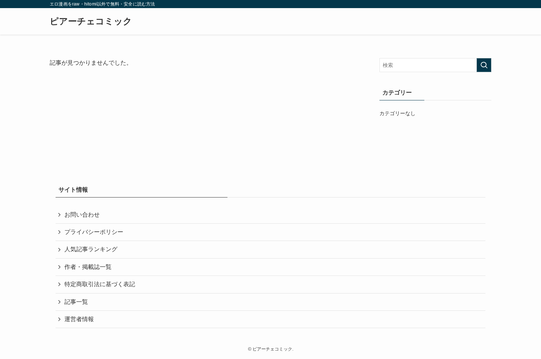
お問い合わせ (82, 215)
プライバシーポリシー (93, 232)
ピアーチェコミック (91, 21)
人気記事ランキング (90, 249)
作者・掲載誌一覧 (88, 267)
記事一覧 (76, 302)
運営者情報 (79, 319)
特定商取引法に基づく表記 (99, 284)
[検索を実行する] (484, 65)
